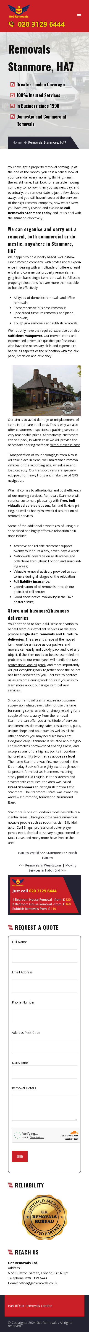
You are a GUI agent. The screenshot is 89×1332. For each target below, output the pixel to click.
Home (17, 142)
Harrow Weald (29, 853)
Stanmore (54, 853)
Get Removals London (35, 1306)
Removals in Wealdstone (43, 865)
